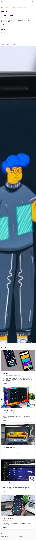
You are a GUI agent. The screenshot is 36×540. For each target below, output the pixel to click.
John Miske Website (9, 447)
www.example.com (4, 40)
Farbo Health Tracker (9, 410)
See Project (5, 383)
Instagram (14, 44)
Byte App (5, 373)
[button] (32, 2)
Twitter (2, 44)
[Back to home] (5, 2)
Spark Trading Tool (8, 483)
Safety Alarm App (8, 518)
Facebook (8, 44)
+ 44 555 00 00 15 (4, 37)
